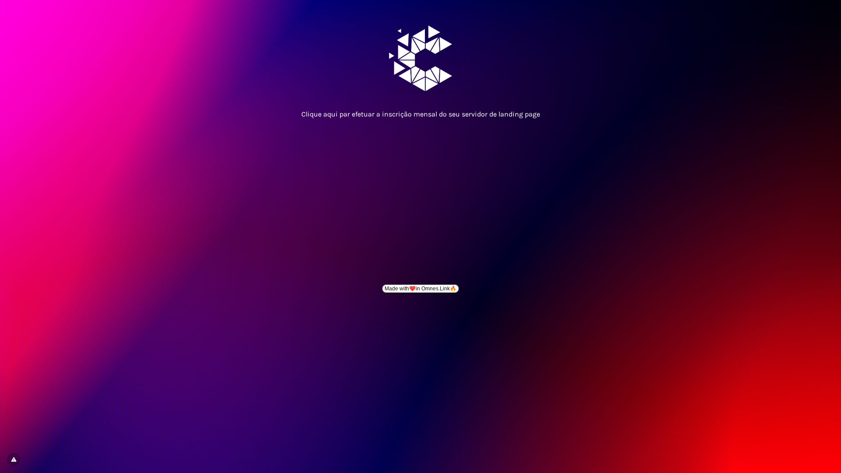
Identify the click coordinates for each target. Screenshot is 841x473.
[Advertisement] (420, 198)
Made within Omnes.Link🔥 (420, 289)
